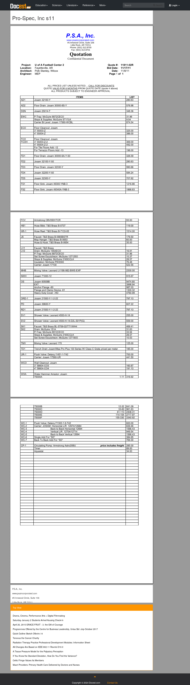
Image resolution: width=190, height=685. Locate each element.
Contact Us (112, 682)
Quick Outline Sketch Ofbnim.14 (28, 633)
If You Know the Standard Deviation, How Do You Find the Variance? (45, 655)
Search (159, 5)
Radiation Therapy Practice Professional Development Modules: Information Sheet (51, 642)
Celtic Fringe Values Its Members (28, 660)
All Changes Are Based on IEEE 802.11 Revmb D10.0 (38, 646)
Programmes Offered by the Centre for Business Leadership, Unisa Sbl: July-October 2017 (55, 629)
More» (102, 5)
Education (40, 5)
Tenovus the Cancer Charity (26, 637)
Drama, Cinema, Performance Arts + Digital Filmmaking (39, 615)
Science (56, 5)
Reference (88, 5)
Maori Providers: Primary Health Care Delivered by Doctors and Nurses (46, 664)
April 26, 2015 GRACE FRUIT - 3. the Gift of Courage (38, 624)
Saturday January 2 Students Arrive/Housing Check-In (38, 620)
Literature (72, 5)
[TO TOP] (95, 676)
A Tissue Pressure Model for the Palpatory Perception (38, 651)
